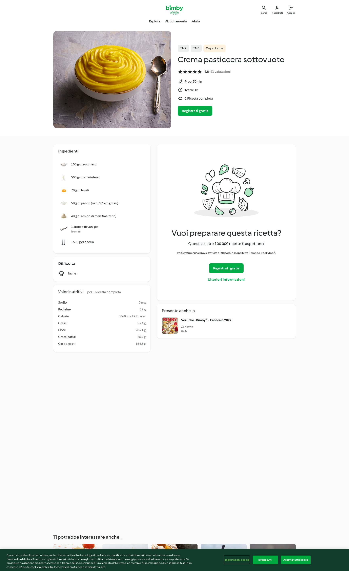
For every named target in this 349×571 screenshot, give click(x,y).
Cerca (264, 13)
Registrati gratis (195, 111)
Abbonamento (176, 21)
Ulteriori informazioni (226, 279)
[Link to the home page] (174, 10)
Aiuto (196, 21)
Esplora (154, 21)
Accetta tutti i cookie (296, 559)
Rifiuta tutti (265, 559)
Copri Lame (214, 48)
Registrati (277, 13)
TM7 (183, 48)
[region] (174, 560)
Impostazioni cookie (236, 559)
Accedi (291, 13)
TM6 (196, 48)
